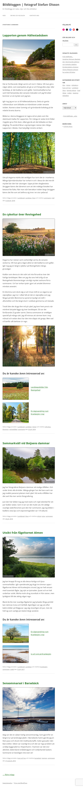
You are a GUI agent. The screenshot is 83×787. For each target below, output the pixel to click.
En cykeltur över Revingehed (22, 214)
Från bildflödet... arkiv (70, 116)
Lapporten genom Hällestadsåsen (25, 35)
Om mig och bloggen (17, 15)
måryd (39, 516)
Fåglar (64, 93)
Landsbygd (21, 198)
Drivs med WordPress (20, 783)
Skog (33, 198)
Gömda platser (71, 90)
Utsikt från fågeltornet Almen (23, 532)
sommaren (47, 198)
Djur (63, 85)
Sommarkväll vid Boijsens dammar (26, 443)
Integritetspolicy (7, 783)
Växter (34, 427)
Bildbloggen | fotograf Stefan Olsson (31, 5)
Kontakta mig (34, 15)
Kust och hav (22, 758)
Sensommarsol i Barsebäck (21, 683)
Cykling (69, 93)
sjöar (43, 516)
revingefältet (13, 429)
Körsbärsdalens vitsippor (70, 67)
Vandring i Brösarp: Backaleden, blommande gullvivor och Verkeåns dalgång (71, 61)
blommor (6, 429)
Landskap (28, 198)
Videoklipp (65, 96)
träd (53, 198)
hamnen (44, 758)
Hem (4, 15)
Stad (78, 90)
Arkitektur (75, 85)
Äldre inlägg (8, 774)
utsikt (12, 669)
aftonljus (48, 427)
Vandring (75, 93)
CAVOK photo (68, 126)
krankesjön (43, 667)
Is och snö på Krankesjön (41, 654)
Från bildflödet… (67, 57)
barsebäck (37, 758)
